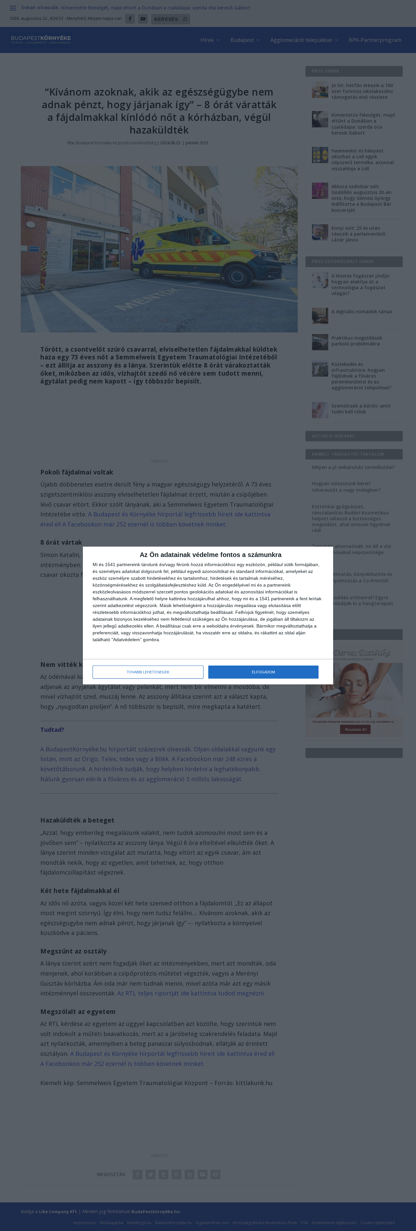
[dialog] (208, 615)
